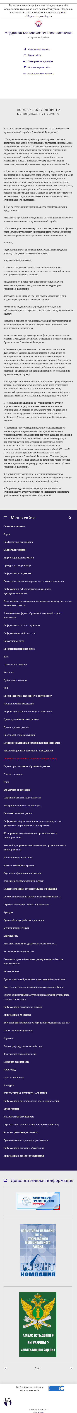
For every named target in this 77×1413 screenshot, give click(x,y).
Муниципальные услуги (17, 928)
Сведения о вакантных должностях (22, 797)
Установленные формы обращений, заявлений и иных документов (33, 615)
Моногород (10, 1070)
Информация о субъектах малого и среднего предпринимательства (27, 591)
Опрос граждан (12, 1109)
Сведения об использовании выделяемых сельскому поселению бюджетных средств (37, 603)
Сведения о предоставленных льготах (24, 881)
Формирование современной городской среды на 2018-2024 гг (36, 1023)
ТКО (6, 688)
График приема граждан (16, 727)
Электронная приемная (40, 61)
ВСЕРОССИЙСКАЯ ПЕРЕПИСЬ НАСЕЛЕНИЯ (25, 1093)
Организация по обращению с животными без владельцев (34, 979)
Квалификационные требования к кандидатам (28, 750)
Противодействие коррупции (19, 735)
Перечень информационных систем (23, 873)
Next (71, 1368)
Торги (7, 534)
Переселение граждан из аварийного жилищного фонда (33, 987)
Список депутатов (13, 774)
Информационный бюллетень (19, 633)
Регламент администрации (18, 813)
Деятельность (11, 936)
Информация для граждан (17, 573)
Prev (6, 1368)
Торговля (8, 1038)
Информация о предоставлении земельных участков (31, 1101)
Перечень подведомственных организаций (26, 904)
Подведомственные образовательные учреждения (30, 889)
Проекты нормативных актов (19, 649)
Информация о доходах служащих (22, 625)
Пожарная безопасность (16, 1062)
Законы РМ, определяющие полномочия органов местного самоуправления (35, 847)
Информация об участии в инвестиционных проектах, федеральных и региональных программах (33, 823)
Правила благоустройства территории (24, 920)
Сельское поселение (14, 526)
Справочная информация (17, 790)
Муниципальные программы (19, 865)
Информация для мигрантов (19, 558)
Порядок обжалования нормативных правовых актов (32, 743)
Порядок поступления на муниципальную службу (30, 758)
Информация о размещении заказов (23, 1007)
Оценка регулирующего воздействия (23, 1046)
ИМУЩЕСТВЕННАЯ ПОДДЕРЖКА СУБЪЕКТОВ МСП (30, 943)
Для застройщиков (14, 1077)
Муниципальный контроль (18, 857)
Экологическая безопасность (19, 1117)
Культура (8, 912)
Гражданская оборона (15, 664)
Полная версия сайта (39, 67)
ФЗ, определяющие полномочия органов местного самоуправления (30, 835)
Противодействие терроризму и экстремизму (28, 696)
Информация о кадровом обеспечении (24, 1148)
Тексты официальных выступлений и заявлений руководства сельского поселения (36, 997)
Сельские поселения (39, 49)
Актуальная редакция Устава (19, 951)
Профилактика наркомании (18, 542)
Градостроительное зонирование (21, 719)
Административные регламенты (21, 1132)
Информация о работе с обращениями (24, 1156)
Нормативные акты (14, 641)
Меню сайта (34, 55)
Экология (9, 672)
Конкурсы (9, 1085)
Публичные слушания (15, 680)
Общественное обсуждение (18, 1030)
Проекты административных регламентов (26, 1140)
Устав (6, 782)
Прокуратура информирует (18, 565)
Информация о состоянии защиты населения (28, 711)
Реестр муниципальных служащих (22, 805)
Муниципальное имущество (19, 703)
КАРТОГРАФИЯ (11, 971)
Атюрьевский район (38, 37)
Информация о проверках (17, 1015)
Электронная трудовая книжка (20, 1054)
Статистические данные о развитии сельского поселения (34, 581)
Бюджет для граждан (14, 550)
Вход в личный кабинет (40, 73)
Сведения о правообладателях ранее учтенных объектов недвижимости (33, 961)
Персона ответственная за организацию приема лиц (31, 1124)
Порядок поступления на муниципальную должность (32, 896)
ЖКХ (6, 656)
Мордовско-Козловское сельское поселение (38, 33)
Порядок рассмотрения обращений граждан (27, 766)
